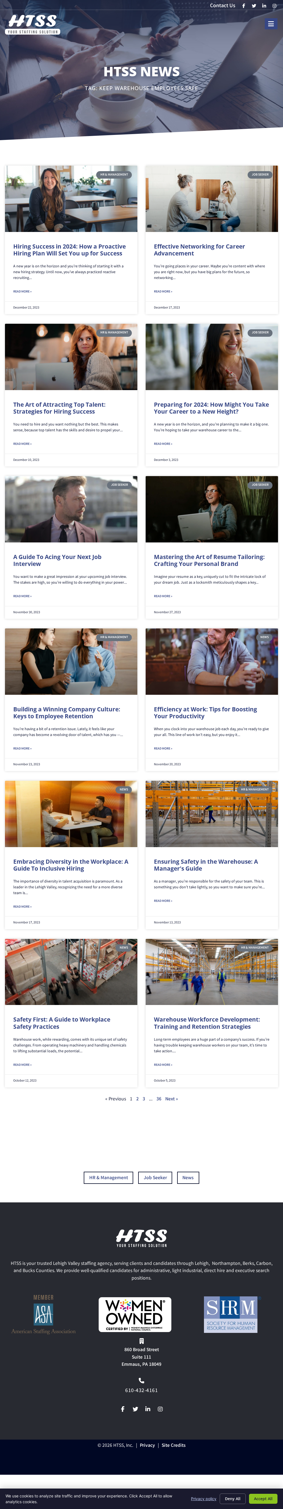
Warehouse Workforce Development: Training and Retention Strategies (207, 1022)
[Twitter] (135, 1409)
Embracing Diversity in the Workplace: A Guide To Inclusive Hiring (70, 865)
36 (158, 1099)
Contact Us (222, 6)
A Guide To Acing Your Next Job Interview (57, 560)
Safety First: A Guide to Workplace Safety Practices (61, 1022)
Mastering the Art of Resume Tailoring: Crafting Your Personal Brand (209, 560)
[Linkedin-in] (147, 1409)
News (188, 1178)
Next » (171, 1099)
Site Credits (174, 1445)
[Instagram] (160, 1409)
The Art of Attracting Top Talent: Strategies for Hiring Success (59, 408)
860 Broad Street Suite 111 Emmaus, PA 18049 (141, 1357)
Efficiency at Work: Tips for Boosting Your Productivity (205, 712)
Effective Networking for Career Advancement (199, 249)
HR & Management (108, 1178)
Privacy (147, 1445)
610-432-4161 (141, 1391)
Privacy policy (203, 1498)
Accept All (263, 1498)
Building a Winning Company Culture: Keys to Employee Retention (66, 712)
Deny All (232, 1498)
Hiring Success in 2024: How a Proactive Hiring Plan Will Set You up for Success (69, 249)
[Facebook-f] (123, 1409)
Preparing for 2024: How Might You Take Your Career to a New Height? (211, 408)
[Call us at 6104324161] (141, 1380)
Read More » (22, 291)
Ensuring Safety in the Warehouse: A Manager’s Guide (206, 865)
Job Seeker (155, 1178)
